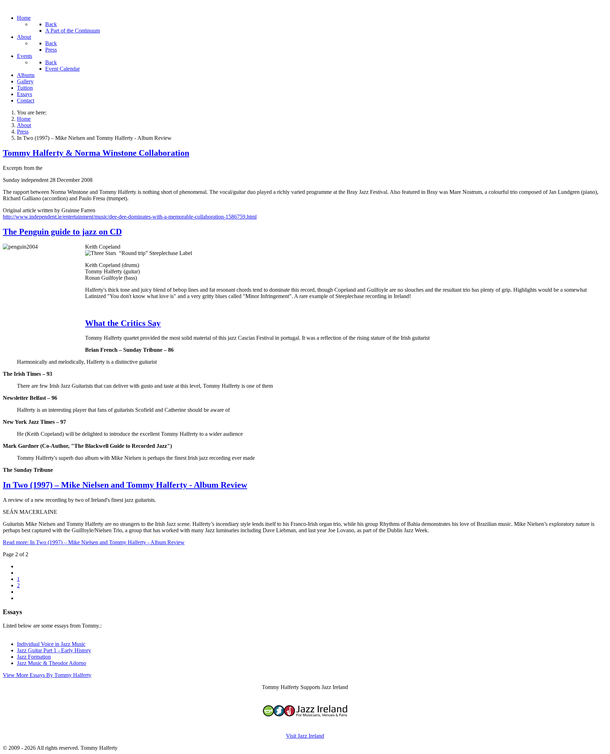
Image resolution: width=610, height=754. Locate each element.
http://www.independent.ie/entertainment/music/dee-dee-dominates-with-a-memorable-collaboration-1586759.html (130, 217)
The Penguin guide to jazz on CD (62, 231)
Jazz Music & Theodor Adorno (51, 663)
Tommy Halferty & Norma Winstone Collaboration (96, 153)
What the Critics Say (123, 323)
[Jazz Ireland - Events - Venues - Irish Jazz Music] (305, 724)
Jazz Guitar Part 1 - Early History (54, 650)
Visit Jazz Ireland (305, 736)
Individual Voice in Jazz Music (51, 644)
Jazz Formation (34, 657)
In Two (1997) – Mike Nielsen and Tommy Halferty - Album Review (125, 484)
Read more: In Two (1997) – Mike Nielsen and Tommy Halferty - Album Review (94, 542)
